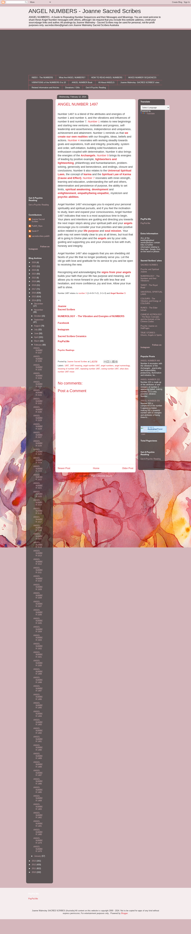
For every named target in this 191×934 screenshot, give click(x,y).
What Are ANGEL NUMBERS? (72, 77)
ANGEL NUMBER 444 (150, 361)
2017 (34, 289)
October (38, 316)
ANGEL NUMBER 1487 (38, 772)
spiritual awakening (77, 189)
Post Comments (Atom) (101, 476)
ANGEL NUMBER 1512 (38, 561)
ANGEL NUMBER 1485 (38, 789)
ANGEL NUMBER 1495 (38, 705)
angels (128, 223)
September (39, 320)
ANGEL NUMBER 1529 (38, 418)
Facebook (63, 323)
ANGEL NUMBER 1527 (38, 434)
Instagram (63, 329)
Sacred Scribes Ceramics (72, 336)
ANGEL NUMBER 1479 (38, 840)
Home (96, 468)
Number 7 (89, 178)
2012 (34, 864)
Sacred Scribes (66, 309)
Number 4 (74, 140)
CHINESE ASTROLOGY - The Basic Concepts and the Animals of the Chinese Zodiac (151, 318)
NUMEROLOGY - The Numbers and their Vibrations (150, 278)
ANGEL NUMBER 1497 (38, 688)
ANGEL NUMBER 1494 (38, 713)
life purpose (91, 230)
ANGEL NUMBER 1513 (38, 553)
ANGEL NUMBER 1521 (38, 485)
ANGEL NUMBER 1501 (38, 654)
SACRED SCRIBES (149, 265)
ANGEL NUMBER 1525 (38, 451)
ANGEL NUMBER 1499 (38, 671)
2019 (34, 281)
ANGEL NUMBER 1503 (38, 637)
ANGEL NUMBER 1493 (38, 722)
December (38, 304)
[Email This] (105, 361)
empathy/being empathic (93, 193)
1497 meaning (76, 365)
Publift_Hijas (37, 226)
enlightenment (67, 193)
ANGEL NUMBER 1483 (38, 806)
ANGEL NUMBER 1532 (38, 401)
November (38, 310)
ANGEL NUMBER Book (82, 82)
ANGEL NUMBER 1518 (38, 511)
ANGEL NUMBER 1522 (38, 477)
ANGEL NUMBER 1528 (38, 426)
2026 (34, 262)
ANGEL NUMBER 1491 (38, 739)
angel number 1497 (91, 365)
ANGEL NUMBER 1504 (38, 629)
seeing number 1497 (110, 369)
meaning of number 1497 (68, 369)
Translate (151, 113)
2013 (34, 861)
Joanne (62, 306)
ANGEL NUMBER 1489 (38, 756)
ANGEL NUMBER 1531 (38, 392)
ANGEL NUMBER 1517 (38, 519)
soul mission (113, 230)
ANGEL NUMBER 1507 (38, 603)
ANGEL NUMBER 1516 (38, 527)
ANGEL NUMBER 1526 (38, 443)
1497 (67, 365)
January (38, 856)
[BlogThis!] (107, 361)
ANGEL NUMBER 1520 (38, 494)
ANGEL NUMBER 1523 (38, 468)
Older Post (127, 468)
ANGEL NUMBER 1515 (38, 536)
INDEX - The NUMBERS (42, 77)
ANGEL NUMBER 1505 (38, 620)
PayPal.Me (64, 341)
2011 (34, 868)
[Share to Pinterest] (116, 361)
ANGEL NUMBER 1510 (38, 578)
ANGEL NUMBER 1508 (38, 595)
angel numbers (107, 365)
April (36, 337)
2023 (34, 274)
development (100, 189)
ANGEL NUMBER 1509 (38, 587)
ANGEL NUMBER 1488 (38, 764)
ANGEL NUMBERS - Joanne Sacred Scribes (85, 11)
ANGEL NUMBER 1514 (38, 544)
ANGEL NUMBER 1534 (38, 375)
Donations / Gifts (72, 87)
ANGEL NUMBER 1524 (38, 460)
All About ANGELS (106, 82)
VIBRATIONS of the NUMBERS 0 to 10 (49, 82)
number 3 (82, 293)
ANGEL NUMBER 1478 (38, 849)
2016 (34, 293)
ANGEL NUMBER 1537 (38, 350)
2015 (34, 296)
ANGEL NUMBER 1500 (38, 663)
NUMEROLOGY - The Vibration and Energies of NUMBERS (91, 316)
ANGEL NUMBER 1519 (38, 502)
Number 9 (103, 155)
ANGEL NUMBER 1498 (38, 679)
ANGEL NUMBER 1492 (38, 730)
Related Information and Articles (45, 87)
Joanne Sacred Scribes (38, 220)
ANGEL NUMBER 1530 (38, 409)
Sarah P (35, 231)
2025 (34, 266)
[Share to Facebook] (113, 361)
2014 (34, 300)
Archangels (88, 155)
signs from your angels (116, 272)
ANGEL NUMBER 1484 (38, 798)
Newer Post (64, 468)
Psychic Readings (66, 350)
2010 (34, 872)
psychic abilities (68, 196)
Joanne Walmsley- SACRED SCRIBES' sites (139, 82)
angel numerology (122, 365)
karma (87, 174)
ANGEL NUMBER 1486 (38, 781)
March (37, 341)
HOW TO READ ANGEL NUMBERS (106, 77)
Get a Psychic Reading (39, 205)
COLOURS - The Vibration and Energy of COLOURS (151, 300)
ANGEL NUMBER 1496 (38, 696)
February (38, 345)
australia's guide (153, 431)
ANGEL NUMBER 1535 (38, 367)
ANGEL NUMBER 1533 (38, 384)
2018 (34, 285)
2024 (34, 270)
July (36, 329)
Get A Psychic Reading (96, 87)
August (37, 326)
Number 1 (94, 121)
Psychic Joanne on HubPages (149, 327)
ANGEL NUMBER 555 (150, 401)
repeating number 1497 (90, 369)
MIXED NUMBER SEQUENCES (142, 77)
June (36, 333)
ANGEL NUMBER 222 (150, 379)
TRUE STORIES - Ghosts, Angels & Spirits (151, 334)
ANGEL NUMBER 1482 (38, 815)
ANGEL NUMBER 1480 (38, 832)
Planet (155, 429)
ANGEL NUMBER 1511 (38, 570)
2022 (34, 278)
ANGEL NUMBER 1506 (38, 612)
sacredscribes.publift (41, 236)
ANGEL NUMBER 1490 (38, 747)
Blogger (124, 913)
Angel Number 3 (117, 293)
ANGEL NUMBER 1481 (38, 823)
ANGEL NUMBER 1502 (38, 646)
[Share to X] (110, 361)
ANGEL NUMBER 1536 (38, 358)
